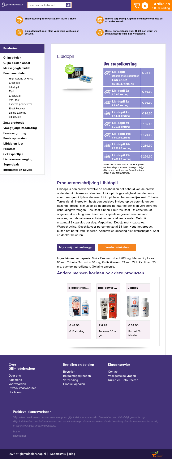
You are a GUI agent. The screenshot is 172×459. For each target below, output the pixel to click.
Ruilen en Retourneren (123, 380)
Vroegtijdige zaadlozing (20, 127)
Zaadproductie (13, 122)
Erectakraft (15, 95)
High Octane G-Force (21, 78)
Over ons (15, 375)
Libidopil (14, 87)
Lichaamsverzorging (18, 159)
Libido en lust (13, 143)
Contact (113, 371)
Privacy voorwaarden (22, 388)
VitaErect (14, 100)
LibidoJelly (15, 116)
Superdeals (11, 164)
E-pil (11, 91)
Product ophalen (74, 384)
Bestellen (69, 371)
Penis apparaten (15, 138)
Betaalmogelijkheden (77, 375)
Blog (72, 454)
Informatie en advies (18, 169)
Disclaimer (15, 392)
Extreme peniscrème (21, 104)
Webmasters (58, 454)
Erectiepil (14, 82)
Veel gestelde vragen (122, 375)
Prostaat (9, 148)
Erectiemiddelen (14, 73)
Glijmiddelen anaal (16, 62)
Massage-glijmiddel (17, 68)
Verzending (70, 380)
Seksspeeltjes (13, 154)
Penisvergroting (14, 133)
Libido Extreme (17, 112)
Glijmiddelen (12, 57)
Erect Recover (17, 108)
